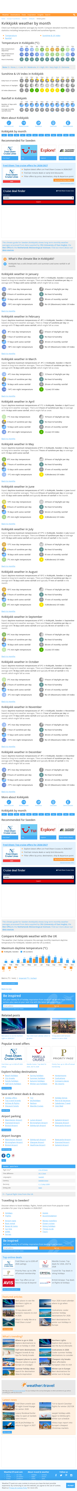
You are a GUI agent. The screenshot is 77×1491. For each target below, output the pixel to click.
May (29, 135)
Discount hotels (12, 1106)
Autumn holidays (37, 1081)
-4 (15, 969)
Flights (8, 1216)
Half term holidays (13, 1083)
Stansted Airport (12, 1123)
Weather (5, 15)
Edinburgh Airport (38, 1125)
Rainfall (8, 38)
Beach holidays (11, 1075)
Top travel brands (13, 1100)
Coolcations (60, 1078)
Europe (9, 19)
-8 (9, 970)
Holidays (8, 1213)
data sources (8, 250)
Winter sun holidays (38, 1083)
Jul (41, 135)
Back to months (8, 311)
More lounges (6, 1149)
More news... (7, 1432)
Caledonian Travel (62, 1103)
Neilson (33, 1103)
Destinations (15, 15)
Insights (40, 15)
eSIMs (7, 1231)
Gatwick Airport (62, 1120)
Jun (35, 135)
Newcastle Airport (63, 1125)
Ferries (8, 1234)
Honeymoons (60, 1075)
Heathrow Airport (37, 1145)
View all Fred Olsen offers (67, 183)
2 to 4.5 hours (43, 1170)
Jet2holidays (35, 1100)
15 (46, 957)
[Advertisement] (39, 6)
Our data (19, 1475)
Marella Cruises (36, 1106)
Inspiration (31, 15)
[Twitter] (8, 1156)
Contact (8, 1476)
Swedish (41, 1177)
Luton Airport (36, 1120)
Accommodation (50, 1216)
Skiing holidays (49, 1226)
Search (47, 15)
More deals (5, 1110)
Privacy (8, 1478)
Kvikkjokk (32, 19)
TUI (31, 1098)
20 (36, 956)
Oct (60, 135)
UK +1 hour (42, 1173)
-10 (3, 971)
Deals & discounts (68, 126)
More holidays (6, 1088)
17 (30, 957)
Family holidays (11, 1081)
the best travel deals (19, 1391)
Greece (44, 1476)
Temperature (11, 35)
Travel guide (53, 126)
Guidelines (19, 1478)
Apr (23, 135)
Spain (43, 1478)
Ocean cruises (49, 1223)
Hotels (45, 1213)
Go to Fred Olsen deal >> (64, 180)
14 (34, 957)
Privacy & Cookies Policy (18, 1488)
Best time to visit (9, 126)
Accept (71, 1485)
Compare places (62, 1081)
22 (43, 955)
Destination (6, 195)
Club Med (59, 1106)
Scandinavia (16, 19)
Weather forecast (23, 126)
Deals (24, 15)
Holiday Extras (61, 1098)
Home (3, 19)
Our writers (19, 1476)
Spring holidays (36, 1075)
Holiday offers (11, 1098)
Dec (72, 135)
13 (24, 958)
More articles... (7, 1329)
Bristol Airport (11, 1125)
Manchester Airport (13, 1120)
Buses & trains (11, 1226)
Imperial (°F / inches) (28, 978)
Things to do (48, 1229)
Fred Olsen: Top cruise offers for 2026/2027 (25, 165)
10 (18, 959)
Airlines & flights (12, 1103)
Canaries (44, 1475)
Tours (45, 1231)
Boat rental (10, 1223)
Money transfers (50, 1220)
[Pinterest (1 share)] (13, 1156)
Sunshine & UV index (51, 35)
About (8, 1475)
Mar (17, 135)
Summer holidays (37, 1078)
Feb (10, 135)
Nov (66, 135)
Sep (53, 135)
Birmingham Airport (39, 1123)
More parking (6, 1130)
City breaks (10, 1078)
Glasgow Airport (62, 1123)
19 (55, 956)
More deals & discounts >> (11, 1289)
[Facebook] (4, 1156)
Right (40, 1188)
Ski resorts (59, 1083)
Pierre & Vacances (62, 1100)
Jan (4, 135)
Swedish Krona (43, 1181)
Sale (11, 181)
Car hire (8, 1229)
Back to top (7, 989)
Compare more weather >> (9, 983)
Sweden (24, 19)
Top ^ (3, 1160)
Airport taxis (10, 1220)
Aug (47, 135)
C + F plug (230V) (44, 1184)
